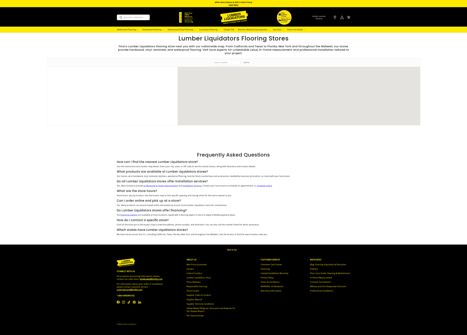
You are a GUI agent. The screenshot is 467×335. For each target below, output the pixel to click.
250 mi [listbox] (246, 63)
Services (277, 29)
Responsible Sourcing (197, 286)
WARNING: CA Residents (272, 286)
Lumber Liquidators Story (199, 277)
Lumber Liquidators (129, 324)
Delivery (314, 269)
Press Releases (194, 282)
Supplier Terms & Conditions (200, 304)
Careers (190, 269)
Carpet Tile (229, 29)
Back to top (232, 250)
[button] (348, 17)
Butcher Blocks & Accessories (252, 29)
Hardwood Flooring (151, 29)
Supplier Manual (194, 299)
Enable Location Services (319, 17)
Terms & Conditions (270, 282)
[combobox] (133, 17)
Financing (265, 269)
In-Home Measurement (321, 277)
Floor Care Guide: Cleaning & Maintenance (330, 273)
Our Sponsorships (195, 315)
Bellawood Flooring (126, 29)
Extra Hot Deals (295, 29)
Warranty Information (271, 290)
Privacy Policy (267, 277)
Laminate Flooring (208, 29)
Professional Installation (321, 290)
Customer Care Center (271, 264)
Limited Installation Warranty (274, 273)
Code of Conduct (194, 273)
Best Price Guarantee (197, 264)
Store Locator (193, 290)
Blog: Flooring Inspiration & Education (328, 264)
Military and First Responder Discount (328, 286)
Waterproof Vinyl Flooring (180, 29)
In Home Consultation (320, 282)
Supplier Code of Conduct (199, 295)
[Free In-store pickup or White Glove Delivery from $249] (284, 17)
